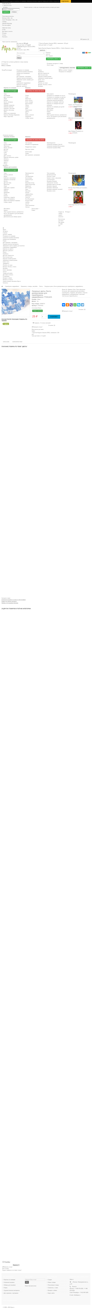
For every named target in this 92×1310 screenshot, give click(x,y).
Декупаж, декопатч (8, 250)
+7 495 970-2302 (78, 1288)
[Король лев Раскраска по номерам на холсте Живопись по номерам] (78, 99)
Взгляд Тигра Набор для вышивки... (78, 187)
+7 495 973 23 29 (6, 5)
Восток (6, 181)
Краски (49, 113)
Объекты (6, 159)
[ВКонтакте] (63, 304)
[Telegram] (82, 304)
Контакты (4, 36)
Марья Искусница (30, 184)
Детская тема (7, 182)
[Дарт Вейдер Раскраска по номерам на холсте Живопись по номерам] (78, 125)
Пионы (27, 105)
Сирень (27, 106)
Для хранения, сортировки (32, 155)
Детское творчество (8, 255)
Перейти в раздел (11, 91)
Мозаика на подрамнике (31, 144)
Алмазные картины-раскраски (55, 100)
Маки (26, 108)
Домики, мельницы (9, 110)
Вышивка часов (51, 191)
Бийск (6, 7)
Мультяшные (28, 103)
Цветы (27, 111)
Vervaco (27, 207)
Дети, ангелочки (8, 97)
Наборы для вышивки (10, 1285)
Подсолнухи (28, 110)
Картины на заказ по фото (35, 91)
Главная (5, 233)
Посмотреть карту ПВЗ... (23, 49)
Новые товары (52, 1282)
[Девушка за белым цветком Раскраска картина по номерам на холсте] (78, 112)
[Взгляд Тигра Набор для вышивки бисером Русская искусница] (78, 180)
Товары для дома (7, 273)
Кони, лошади (29, 102)
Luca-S (27, 203)
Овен (26, 189)
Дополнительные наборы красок (12, 216)
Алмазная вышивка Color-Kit (54, 144)
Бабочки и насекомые (10, 178)
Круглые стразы (29, 149)
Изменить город (69, 48)
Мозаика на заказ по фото (35, 139)
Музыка (6, 100)
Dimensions (28, 195)
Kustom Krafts (29, 200)
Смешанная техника (52, 182)
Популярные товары (53, 1285)
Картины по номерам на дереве (55, 98)
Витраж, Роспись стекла (9, 266)
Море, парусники (8, 116)
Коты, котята (28, 100)
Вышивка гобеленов (52, 187)
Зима (5, 111)
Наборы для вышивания (9, 239)
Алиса (27, 174)
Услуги (5, 271)
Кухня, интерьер (8, 102)
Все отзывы (5, 1268)
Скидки (50, 1279)
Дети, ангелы (7, 155)
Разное (6, 151)
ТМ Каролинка (29, 176)
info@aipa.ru (77, 1295)
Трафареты (6, 263)
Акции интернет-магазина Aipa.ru (12, 281)
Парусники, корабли (9, 187)
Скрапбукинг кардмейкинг (10, 247)
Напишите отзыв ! (38, 327)
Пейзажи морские (8, 106)
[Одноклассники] (67, 304)
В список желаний (45, 323)
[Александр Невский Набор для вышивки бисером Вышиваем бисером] (78, 197)
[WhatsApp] (75, 304)
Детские (6, 149)
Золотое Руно (29, 179)
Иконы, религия (29, 115)
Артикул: (34, 305)
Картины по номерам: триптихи (55, 102)
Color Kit (27, 197)
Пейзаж (6, 191)
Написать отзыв (8, 1267)
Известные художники (10, 113)
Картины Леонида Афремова (11, 115)
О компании (6, 276)
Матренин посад (29, 182)
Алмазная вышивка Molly (54, 147)
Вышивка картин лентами (54, 184)
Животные (28, 98)
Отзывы (4, 33)
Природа (6, 103)
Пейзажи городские (9, 105)
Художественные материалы (11, 244)
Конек (26, 181)
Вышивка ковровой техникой (54, 189)
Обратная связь (6, 28)
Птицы (27, 95)
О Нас (4, 29)
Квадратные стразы (30, 147)
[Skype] (78, 304)
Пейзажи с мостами (9, 108)
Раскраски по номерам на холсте (56, 95)
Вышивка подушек (52, 186)
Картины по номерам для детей (55, 106)
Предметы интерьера (9, 179)
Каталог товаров (7, 234)
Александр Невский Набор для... (77, 204)
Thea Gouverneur (29, 205)
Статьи (4, 35)
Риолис (27, 192)
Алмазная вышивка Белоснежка (55, 146)
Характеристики (17, 341)
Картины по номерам (9, 1279)
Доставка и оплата (7, 31)
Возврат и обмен (7, 278)
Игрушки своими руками (9, 258)
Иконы (5, 176)
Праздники (7, 192)
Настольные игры (7, 257)
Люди (5, 98)
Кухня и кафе (7, 144)
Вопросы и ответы (8, 279)
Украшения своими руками (10, 260)
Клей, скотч (6, 262)
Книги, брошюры (7, 270)
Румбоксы (41, 71)
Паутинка (27, 191)
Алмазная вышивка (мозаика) (25, 71)
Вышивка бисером (52, 181)
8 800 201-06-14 (6, 3)
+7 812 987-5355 (83, 1292)
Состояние (35, 308)
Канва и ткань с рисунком (54, 178)
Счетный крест (51, 179)
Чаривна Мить (29, 194)
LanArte (27, 202)
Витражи (5, 268)
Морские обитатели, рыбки (11, 157)
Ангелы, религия (8, 174)
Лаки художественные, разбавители (57, 115)
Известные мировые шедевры (12, 200)
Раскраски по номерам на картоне (56, 97)
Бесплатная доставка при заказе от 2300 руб (61, 222)
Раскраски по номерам (23, 70)
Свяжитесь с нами (53, 1287)
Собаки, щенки (29, 118)
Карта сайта (51, 1293)
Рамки (48, 111)
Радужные (28, 116)
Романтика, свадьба (9, 197)
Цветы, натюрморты (9, 199)
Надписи (6, 189)
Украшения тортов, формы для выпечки (14, 245)
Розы (26, 113)
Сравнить (37, 323)
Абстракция (7, 95)
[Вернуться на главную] (2, 286)
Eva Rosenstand (29, 199)
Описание (6, 341)
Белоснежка (28, 178)
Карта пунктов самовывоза (9, 41)
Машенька (28, 186)
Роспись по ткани (7, 265)
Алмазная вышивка (9, 1282)
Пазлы (40, 70)
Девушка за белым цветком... (76, 118)
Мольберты (50, 110)
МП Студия (28, 187)
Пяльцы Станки (51, 176)
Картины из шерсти (8, 249)
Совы (26, 97)
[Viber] (71, 304)
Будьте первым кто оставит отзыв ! (12, 1270)
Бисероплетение (51, 174)
